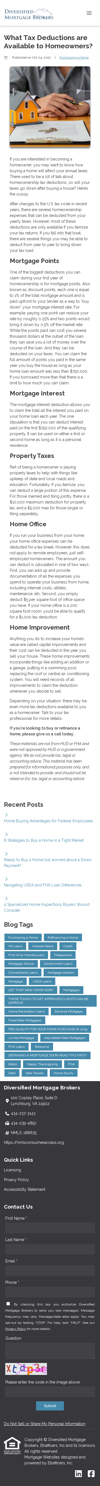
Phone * (12, 1282)
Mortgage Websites (42, 1457)
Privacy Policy (16, 1179)
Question (13, 1338)
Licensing (12, 1170)
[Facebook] (91, 1474)
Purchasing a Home (74, 57)
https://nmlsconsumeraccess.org (34, 1142)
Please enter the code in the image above (42, 1382)
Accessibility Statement (24, 1189)
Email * (11, 1261)
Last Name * (16, 1239)
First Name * (16, 1218)
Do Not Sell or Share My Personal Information (44, 1424)
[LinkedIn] (78, 1474)
